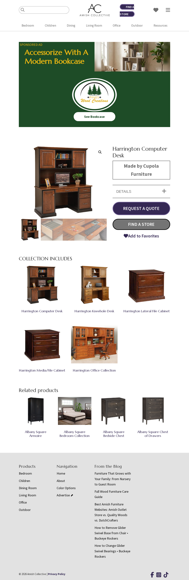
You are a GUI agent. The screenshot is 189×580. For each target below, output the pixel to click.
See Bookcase (94, 116)
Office (117, 25)
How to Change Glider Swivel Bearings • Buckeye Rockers (112, 551)
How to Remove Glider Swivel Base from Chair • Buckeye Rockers (111, 533)
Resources (160, 25)
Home (61, 473)
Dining (71, 25)
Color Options (66, 488)
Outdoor (137, 25)
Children (50, 25)
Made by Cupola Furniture (141, 170)
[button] (100, 152)
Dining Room (28, 488)
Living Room (94, 25)
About (61, 481)
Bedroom (28, 25)
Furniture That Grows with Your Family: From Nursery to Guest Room (112, 478)
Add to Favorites (143, 236)
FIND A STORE (141, 224)
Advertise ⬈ (65, 495)
